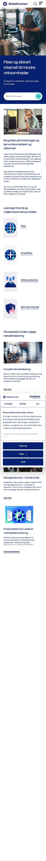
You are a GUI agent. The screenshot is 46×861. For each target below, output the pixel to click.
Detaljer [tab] (23, 404)
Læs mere (7, 389)
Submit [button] (38, 96)
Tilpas (21, 454)
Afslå (23, 462)
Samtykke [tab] (8, 404)
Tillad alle (23, 446)
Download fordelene (12, 552)
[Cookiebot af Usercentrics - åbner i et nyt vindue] (30, 397)
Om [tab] (37, 404)
